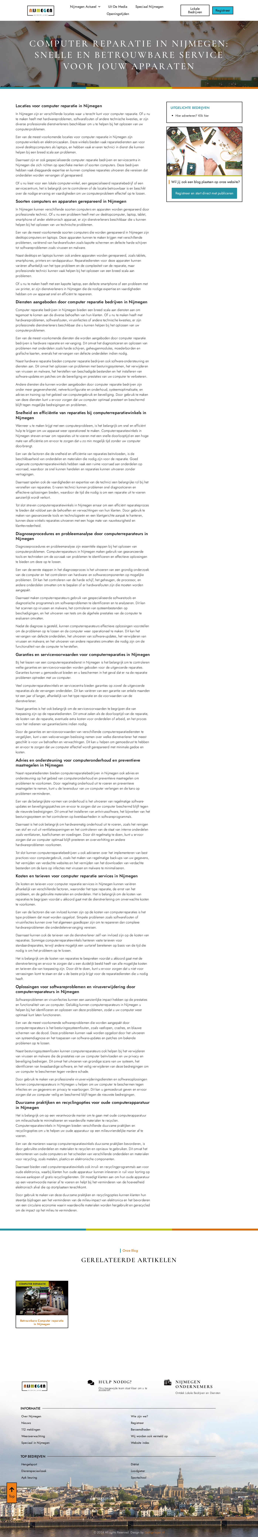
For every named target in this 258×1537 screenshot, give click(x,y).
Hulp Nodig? (115, 1382)
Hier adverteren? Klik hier (192, 115)
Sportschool (138, 1477)
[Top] (12, 1489)
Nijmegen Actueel (83, 6)
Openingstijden (118, 13)
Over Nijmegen (31, 1416)
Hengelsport (29, 1464)
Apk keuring (29, 1477)
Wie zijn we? (139, 1416)
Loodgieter (138, 1471)
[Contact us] (91, 1383)
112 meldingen (30, 1429)
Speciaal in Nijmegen (35, 1443)
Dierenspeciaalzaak (33, 1471)
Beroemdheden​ (140, 1429)
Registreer (137, 1423)
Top (12, 1496)
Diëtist (135, 1464)
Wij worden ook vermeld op (149, 1436)
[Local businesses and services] (168, 1382)
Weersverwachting (33, 1436)
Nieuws (26, 1423)
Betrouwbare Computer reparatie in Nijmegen (42, 1322)
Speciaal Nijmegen (149, 6)
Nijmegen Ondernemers (194, 1384)
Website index (140, 1443)
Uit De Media (117, 6)
